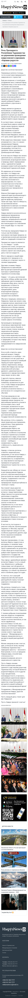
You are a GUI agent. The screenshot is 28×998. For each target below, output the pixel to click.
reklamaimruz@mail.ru (12, 966)
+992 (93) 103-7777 (12, 964)
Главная (4, 20)
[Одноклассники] (6, 66)
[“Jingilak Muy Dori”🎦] (14, 902)
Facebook (7, 995)
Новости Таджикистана (8, 945)
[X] (4, 66)
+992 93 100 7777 (8, 980)
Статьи (9, 20)
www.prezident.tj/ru (6, 705)
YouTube (20, 995)
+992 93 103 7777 (8, 982)
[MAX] (13, 66)
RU (18, 2)
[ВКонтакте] (9, 66)
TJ (15, 2)
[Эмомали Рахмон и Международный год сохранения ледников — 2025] (14, 879)
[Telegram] (2, 66)
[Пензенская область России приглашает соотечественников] (14, 837)
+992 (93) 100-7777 (12, 962)
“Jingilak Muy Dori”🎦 (7, 912)
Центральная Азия (7, 950)
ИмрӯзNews (16, 991)
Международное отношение (9, 947)
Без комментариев (17, 63)
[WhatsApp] (11, 66)
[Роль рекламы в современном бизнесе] (14, 859)
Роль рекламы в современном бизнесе (13, 870)
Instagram (14, 995)
